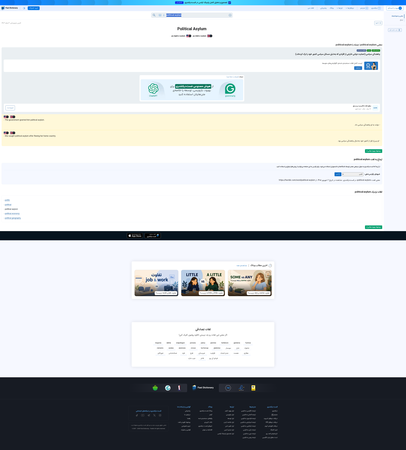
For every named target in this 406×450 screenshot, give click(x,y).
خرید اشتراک (274, 430)
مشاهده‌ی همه (242, 266)
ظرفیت (212, 353)
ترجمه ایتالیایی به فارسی (248, 426)
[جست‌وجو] (154, 15)
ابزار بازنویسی (230, 415)
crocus (193, 348)
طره (183, 353)
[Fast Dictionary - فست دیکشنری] (10, 8)
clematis (160, 348)
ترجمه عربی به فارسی (249, 434)
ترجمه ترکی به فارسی (249, 430)
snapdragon (180, 343)
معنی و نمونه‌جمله (397, 16)
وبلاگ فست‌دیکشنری (206, 411)
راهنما (188, 419)
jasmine (213, 343)
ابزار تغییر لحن (229, 426)
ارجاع (401, 20)
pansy (203, 343)
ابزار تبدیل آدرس (229, 430)
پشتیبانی (187, 411)
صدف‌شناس (173, 353)
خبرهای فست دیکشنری (205, 426)
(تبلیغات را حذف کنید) (232, 77)
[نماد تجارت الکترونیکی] (241, 388)
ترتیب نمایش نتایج (394, 30)
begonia (158, 343)
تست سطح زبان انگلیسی (270, 438)
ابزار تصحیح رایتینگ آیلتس (225, 434)
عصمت (236, 353)
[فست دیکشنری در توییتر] (154, 415)
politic (7, 200)
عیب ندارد (191, 358)
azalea (171, 348)
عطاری (246, 353)
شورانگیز (160, 353)
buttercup (204, 348)
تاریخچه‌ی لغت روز (272, 434)
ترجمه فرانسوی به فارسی (248, 419)
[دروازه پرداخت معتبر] (253, 388)
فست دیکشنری (142, 425)
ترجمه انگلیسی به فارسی (248, 411)
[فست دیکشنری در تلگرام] (149, 415)
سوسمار (228, 348)
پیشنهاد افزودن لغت (184, 422)
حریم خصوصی (186, 426)
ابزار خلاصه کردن (229, 422)
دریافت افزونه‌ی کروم (271, 426)
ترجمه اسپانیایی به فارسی (248, 422)
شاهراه (247, 348)
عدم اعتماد (224, 353)
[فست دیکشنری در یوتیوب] (142, 415)
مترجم (275, 415)
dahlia (169, 343)
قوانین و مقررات (185, 430)
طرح (191, 353)
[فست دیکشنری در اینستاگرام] (160, 415)
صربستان (202, 353)
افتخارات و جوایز (207, 430)
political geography (13, 217)
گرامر (210, 415)
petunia (193, 343)
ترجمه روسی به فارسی (249, 438)
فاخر (202, 358)
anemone (182, 348)
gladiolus (217, 348)
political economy (12, 213)
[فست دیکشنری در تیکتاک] (137, 415)
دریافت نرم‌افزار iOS (272, 422)
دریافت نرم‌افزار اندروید (271, 419)
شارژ (237, 348)
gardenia (237, 343)
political (8, 204)
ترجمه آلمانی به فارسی (249, 415)
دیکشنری (275, 411)
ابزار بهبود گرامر (229, 411)
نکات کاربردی (208, 422)
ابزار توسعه (231, 419)
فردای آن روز (213, 358)
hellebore (224, 343)
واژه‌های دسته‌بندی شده (205, 419)
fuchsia (248, 343)
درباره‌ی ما (187, 415)
